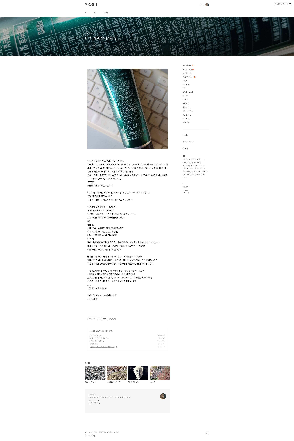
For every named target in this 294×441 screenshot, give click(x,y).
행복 (200, 168)
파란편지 (91, 4)
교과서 (184, 177)
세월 (187, 168)
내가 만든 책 (186, 107)
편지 (184, 88)
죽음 (194, 174)
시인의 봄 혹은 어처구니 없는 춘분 (102, 347)
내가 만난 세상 (94, 331)
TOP (207, 433)
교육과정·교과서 (188, 92)
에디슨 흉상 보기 (96, 341)
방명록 (106, 12)
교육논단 (185, 81)
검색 (202, 4)
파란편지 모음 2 (188, 111)
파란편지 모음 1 (187, 115)
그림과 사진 (186, 84)
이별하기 (93, 344)
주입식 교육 (197, 162)
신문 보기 (186, 103)
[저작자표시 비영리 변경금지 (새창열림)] (113, 319)
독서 (199, 171)
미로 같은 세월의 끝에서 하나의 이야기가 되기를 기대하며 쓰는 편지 (110, 398)
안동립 (196, 168)
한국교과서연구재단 (198, 159)
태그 (95, 12)
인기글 (191, 141)
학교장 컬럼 (186, 119)
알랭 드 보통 (186, 165)
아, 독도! (185, 100)
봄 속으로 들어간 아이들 (98, 338)
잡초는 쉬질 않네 (96, 335)
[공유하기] (94, 319)
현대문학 (185, 159)
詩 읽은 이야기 (187, 73)
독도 (191, 168)
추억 (195, 171)
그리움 (203, 165)
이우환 (184, 162)
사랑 (184, 171)
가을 (189, 162)
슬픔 (192, 165)
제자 (204, 168)
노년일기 (204, 171)
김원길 (188, 171)
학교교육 (185, 96)
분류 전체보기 (187, 65)
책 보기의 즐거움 (188, 77)
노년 (184, 168)
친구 (196, 165)
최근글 (185, 141)
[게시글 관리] (97, 319)
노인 (190, 159)
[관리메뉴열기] (290, 4)
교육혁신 (188, 174)
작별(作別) (186, 122)
